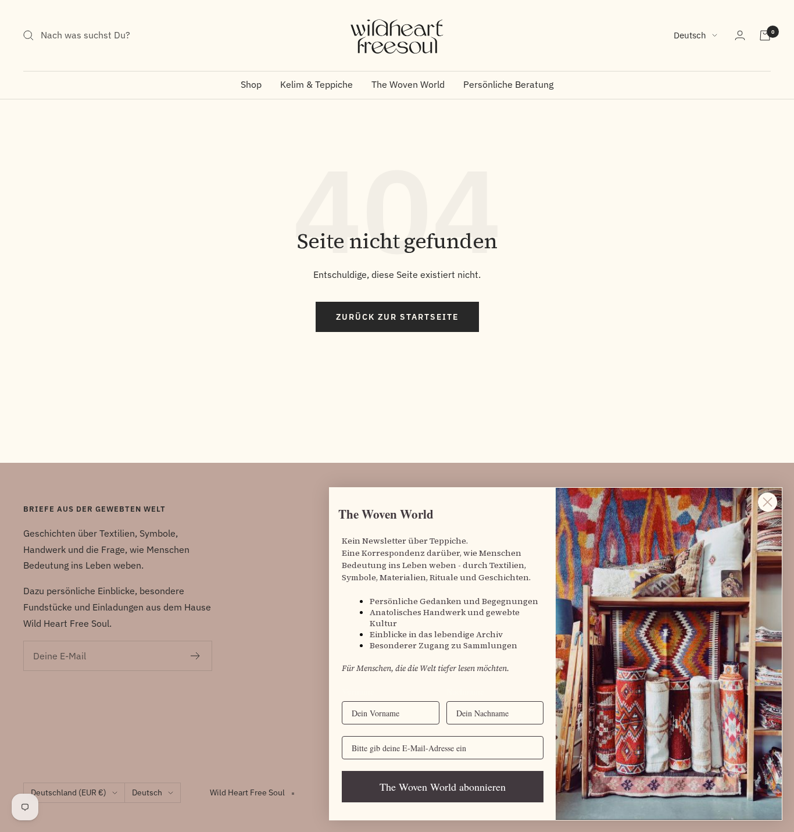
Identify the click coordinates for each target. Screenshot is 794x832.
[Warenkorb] (765, 35)
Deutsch (690, 35)
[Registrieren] (196, 656)
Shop (251, 84)
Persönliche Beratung (508, 84)
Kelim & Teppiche (316, 84)
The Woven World (408, 84)
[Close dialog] (767, 502)
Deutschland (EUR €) (68, 792)
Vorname (358, 691)
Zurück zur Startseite (397, 317)
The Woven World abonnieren (443, 787)
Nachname (465, 691)
